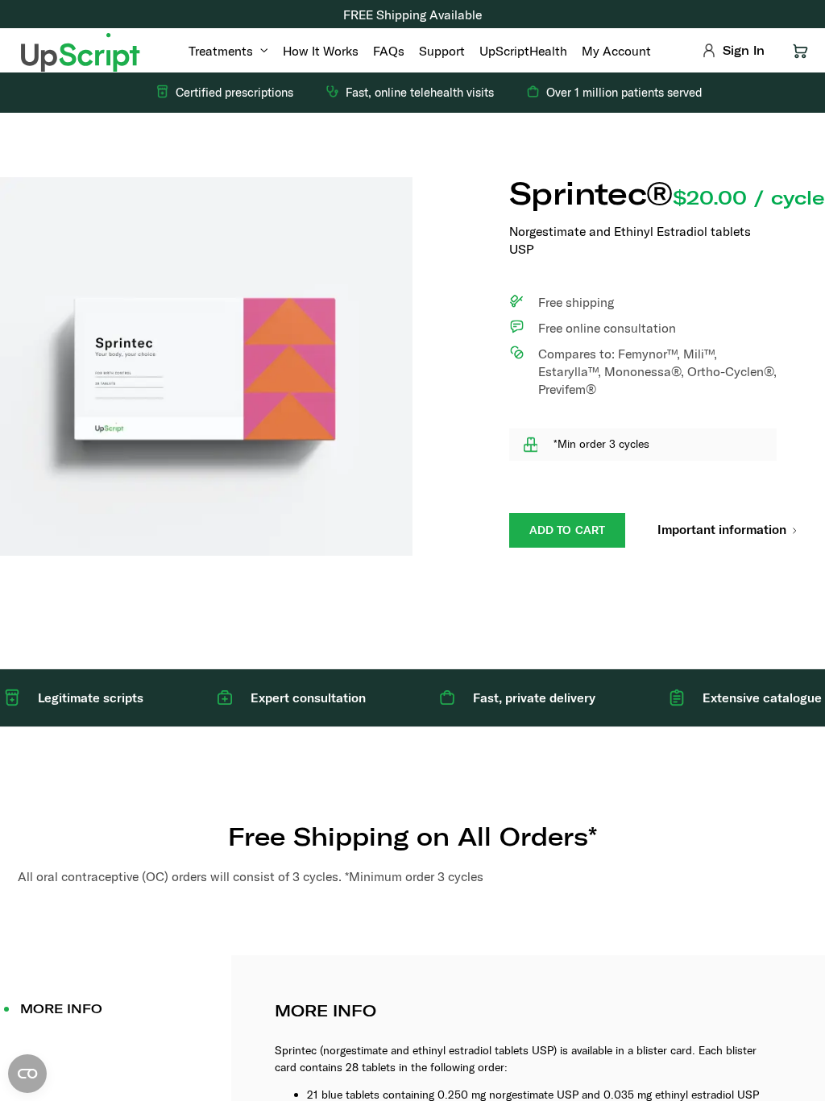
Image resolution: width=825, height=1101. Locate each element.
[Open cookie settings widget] (27, 1073)
